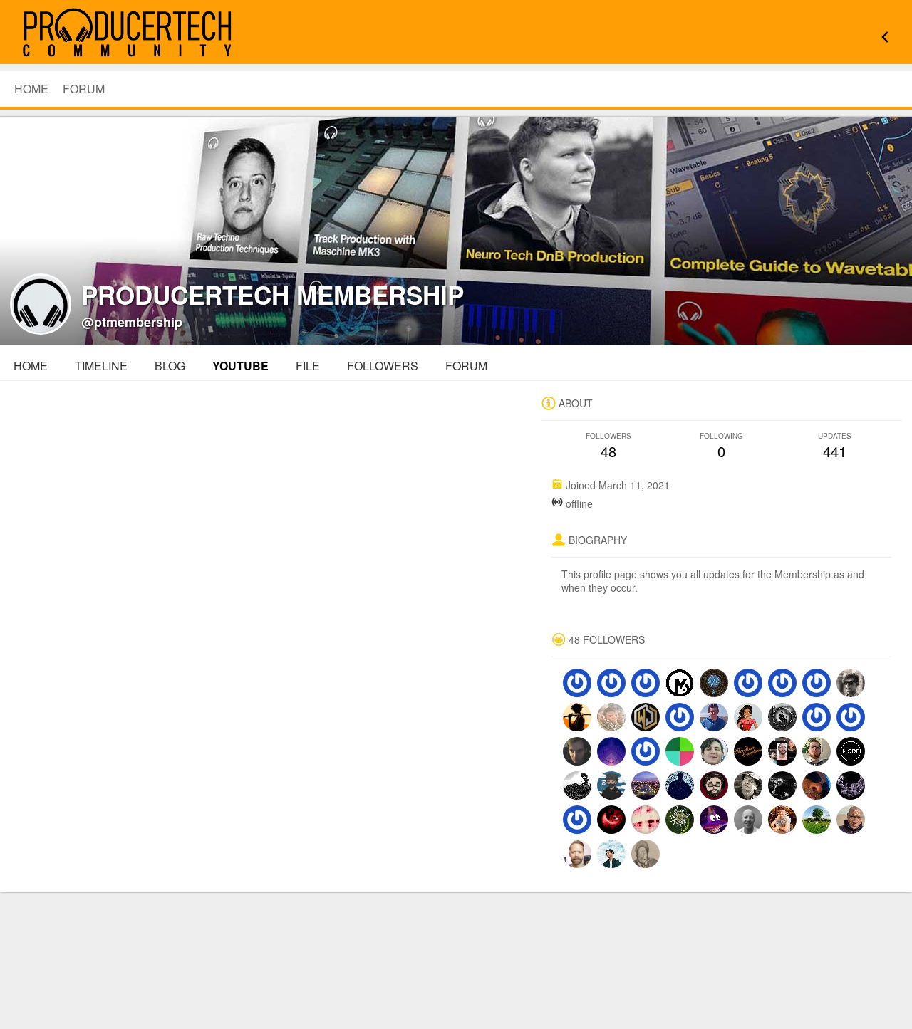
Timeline (101, 365)
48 (608, 446)
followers (382, 365)
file (308, 365)
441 (834, 446)
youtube (240, 365)
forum (466, 365)
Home (31, 365)
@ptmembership (131, 322)
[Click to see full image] (456, 228)
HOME (31, 88)
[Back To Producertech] (885, 33)
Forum (84, 88)
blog (170, 365)
